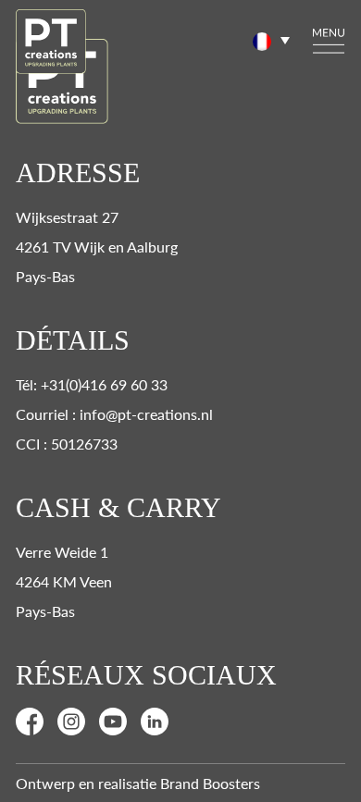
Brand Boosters (210, 783)
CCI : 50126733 (67, 443)
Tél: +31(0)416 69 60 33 (92, 384)
